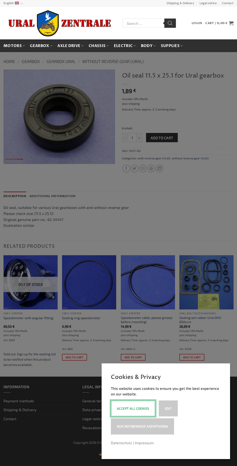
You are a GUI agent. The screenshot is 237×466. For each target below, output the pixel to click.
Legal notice (208, 3)
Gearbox (39, 45)
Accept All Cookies (133, 408)
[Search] (170, 23)
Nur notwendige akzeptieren (142, 426)
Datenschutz (121, 443)
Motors (12, 45)
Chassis (97, 45)
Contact (228, 3)
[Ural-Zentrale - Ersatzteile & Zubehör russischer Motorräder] (59, 23)
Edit (168, 408)
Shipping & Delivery (180, 3)
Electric (123, 45)
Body (147, 45)
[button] (197, 23)
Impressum (144, 443)
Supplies (170, 45)
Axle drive (68, 45)
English (8, 3)
